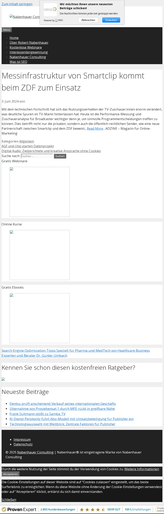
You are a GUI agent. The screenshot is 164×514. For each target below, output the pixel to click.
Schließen (9, 499)
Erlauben (111, 20)
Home (14, 38)
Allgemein (26, 141)
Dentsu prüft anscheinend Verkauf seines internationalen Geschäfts (63, 403)
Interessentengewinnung (29, 52)
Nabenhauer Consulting (28, 57)
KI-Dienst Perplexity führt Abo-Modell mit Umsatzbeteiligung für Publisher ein (72, 418)
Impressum (22, 439)
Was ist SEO (18, 62)
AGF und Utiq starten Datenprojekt (28, 146)
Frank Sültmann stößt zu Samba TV (37, 413)
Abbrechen (88, 20)
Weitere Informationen (141, 469)
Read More (95, 128)
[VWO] (59, 20)
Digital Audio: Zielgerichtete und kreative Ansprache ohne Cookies (51, 151)
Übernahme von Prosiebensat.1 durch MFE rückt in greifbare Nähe (62, 408)
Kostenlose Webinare (26, 47)
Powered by (49, 20)
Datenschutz (23, 444)
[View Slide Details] (40, 215)
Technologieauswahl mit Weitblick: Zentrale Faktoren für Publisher (62, 424)
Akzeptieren (10, 474)
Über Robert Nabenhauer (29, 42)
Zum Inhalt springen (17, 4)
